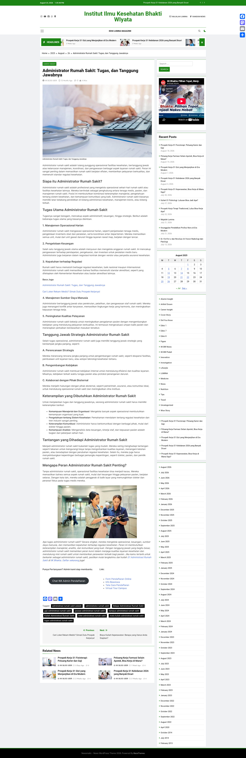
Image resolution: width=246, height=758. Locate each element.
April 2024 (165, 616)
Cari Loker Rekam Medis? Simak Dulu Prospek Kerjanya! (71, 291)
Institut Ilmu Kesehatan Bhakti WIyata (123, 16)
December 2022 (167, 701)
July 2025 (165, 536)
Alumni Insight (167, 299)
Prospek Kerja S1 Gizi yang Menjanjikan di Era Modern (61, 40)
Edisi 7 (163, 331)
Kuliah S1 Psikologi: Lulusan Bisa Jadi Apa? (179, 200)
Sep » (184, 288)
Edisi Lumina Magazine (120, 31)
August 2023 (166, 658)
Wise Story (165, 410)
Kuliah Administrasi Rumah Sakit (59, 615)
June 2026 (165, 478)
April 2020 (165, 727)
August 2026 (166, 467)
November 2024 (167, 579)
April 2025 (165, 552)
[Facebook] (242, 16)
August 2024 (166, 594)
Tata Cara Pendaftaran (117, 585)
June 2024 (165, 605)
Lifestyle (164, 368)
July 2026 (165, 472)
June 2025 (165, 541)
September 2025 (168, 525)
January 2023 (166, 695)
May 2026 (165, 483)
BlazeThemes (139, 753)
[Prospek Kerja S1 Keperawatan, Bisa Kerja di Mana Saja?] (160, 44)
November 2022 (167, 706)
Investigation (166, 363)
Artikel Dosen (166, 304)
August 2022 (166, 722)
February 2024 (167, 626)
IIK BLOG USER (51, 80)
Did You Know (167, 320)
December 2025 (167, 510)
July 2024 (165, 600)
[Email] (242, 29)
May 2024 (165, 610)
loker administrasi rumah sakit (92, 615)
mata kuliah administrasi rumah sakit (127, 615)
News (163, 384)
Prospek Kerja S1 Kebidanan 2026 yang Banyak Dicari (166, 3)
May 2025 (165, 547)
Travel (163, 400)
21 (181, 277)
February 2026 (167, 499)
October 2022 (166, 711)
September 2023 (168, 653)
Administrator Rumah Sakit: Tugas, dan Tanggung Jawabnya (74, 285)
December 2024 (167, 573)
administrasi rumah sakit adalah (66, 606)
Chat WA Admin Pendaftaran (68, 580)
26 (168, 281)
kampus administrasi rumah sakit (124, 611)
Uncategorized (167, 405)
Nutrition (164, 389)
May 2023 (165, 674)
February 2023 (167, 690)
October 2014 (166, 732)
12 (168, 273)
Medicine (164, 378)
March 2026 (166, 494)
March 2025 (166, 557)
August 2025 (166, 531)
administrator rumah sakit (97, 606)
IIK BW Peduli (166, 352)
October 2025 (166, 520)
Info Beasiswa (113, 582)
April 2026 (165, 488)
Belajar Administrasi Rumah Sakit (128, 606)
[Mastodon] (242, 22)
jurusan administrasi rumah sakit (90, 611)
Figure (163, 341)
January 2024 (166, 632)
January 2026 (166, 504)
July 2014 (165, 738)
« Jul (178, 288)
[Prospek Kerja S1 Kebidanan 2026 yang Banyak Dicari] (95, 44)
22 (188, 277)
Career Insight (49, 64)
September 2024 (168, 589)
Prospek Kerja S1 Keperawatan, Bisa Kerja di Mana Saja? (194, 40)
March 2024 (166, 621)
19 (168, 277)
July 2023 (165, 664)
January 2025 (166, 568)
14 (181, 273)
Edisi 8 (163, 336)
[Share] (242, 35)
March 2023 (166, 685)
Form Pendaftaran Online (118, 579)
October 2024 (166, 584)
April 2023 (165, 679)
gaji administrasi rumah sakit (57, 611)
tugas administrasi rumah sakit (58, 620)
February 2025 (167, 563)
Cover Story (166, 315)
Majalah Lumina (167, 219)
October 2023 (166, 648)
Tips (162, 394)
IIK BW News (166, 347)
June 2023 (165, 669)
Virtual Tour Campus (116, 588)
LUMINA (164, 373)
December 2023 (167, 637)
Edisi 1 (163, 325)
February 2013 (167, 743)
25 (162, 281)
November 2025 (167, 515)
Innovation (165, 357)
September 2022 (168, 717)
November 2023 (167, 642)
